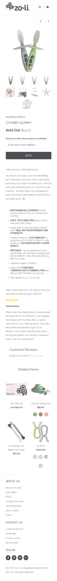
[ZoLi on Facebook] (8, 557)
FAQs (8, 496)
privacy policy (13, 538)
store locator (12, 542)
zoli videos (11, 492)
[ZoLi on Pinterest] (14, 557)
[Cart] (47, 7)
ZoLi (16, 568)
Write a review (36, 356)
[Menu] (39, 7)
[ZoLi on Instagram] (20, 557)
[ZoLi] (18, 8)
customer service (14, 529)
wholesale (11, 533)
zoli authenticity (14, 506)
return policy (12, 510)
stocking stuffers (15, 116)
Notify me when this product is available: (26, 138)
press (8, 515)
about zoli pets (13, 487)
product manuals (14, 501)
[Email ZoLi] (26, 557)
